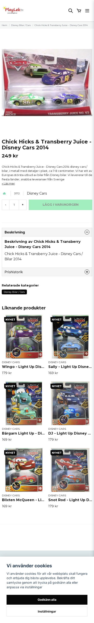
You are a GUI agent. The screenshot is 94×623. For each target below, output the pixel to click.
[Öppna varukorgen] (79, 10)
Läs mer (9, 183)
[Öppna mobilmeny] (87, 10)
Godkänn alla (47, 599)
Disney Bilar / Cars (21, 25)
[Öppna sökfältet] (70, 10)
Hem (4, 25)
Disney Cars (37, 193)
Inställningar (47, 611)
